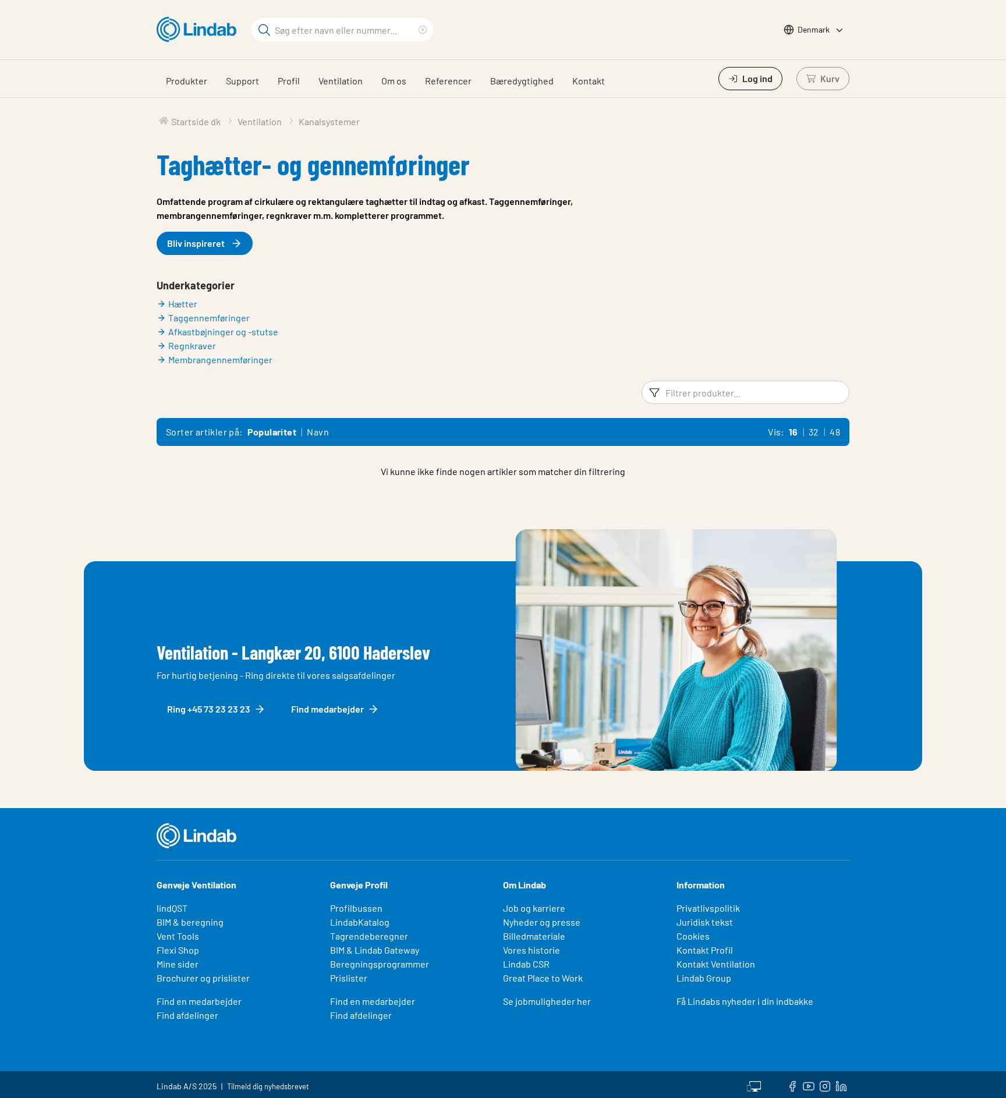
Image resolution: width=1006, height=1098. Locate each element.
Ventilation (340, 80)
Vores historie (531, 949)
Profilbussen (356, 907)
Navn (318, 431)
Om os (393, 80)
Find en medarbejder (199, 1001)
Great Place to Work (543, 977)
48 (835, 431)
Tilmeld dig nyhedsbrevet (268, 1086)
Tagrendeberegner (369, 935)
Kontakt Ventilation (715, 963)
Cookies (693, 935)
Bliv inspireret (196, 243)
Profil (289, 80)
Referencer (448, 80)
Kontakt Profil (704, 949)
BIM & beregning (190, 921)
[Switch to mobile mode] (754, 1084)
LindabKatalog (359, 921)
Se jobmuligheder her (547, 1001)
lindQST (172, 907)
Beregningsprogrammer (379, 963)
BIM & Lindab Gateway (374, 949)
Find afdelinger (187, 1015)
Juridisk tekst (704, 921)
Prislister (348, 977)
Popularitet (271, 431)
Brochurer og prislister (203, 977)
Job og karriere (534, 907)
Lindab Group (703, 977)
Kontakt (588, 80)
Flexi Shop (178, 949)
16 (793, 431)
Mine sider (178, 963)
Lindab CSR (526, 963)
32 (814, 431)
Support (242, 80)
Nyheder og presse (541, 921)
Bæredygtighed (522, 80)
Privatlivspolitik (708, 907)
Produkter (186, 80)
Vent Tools (178, 935)
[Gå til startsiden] (199, 30)
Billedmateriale (534, 935)
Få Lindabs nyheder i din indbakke (744, 1001)
